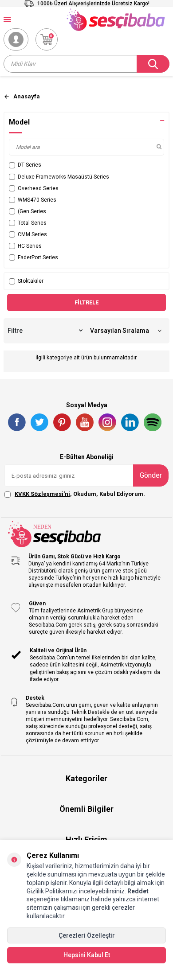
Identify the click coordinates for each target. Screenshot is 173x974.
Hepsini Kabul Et (86, 954)
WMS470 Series (37, 200)
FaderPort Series (38, 257)
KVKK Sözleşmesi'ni (42, 494)
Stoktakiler (30, 281)
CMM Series (32, 234)
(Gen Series (32, 211)
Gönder (151, 475)
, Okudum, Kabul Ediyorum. (80, 494)
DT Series (29, 165)
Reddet (138, 891)
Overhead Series (38, 188)
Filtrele (86, 302)
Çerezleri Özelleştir (87, 935)
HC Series (30, 246)
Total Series (32, 223)
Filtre (15, 330)
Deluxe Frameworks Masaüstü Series (63, 177)
